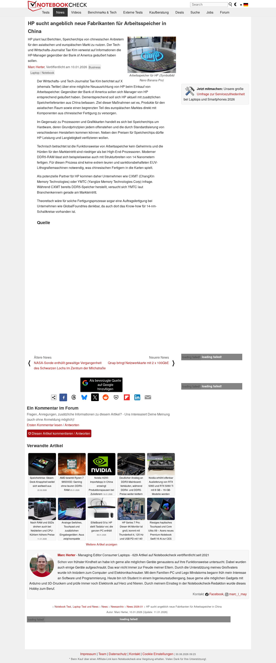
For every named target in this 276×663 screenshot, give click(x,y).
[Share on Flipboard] (127, 397)
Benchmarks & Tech (102, 12)
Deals (179, 12)
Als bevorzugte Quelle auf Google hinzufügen (105, 384)
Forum (224, 12)
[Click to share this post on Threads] (74, 397)
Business (94, 67)
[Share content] (54, 397)
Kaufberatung (159, 12)
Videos (76, 12)
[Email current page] (148, 397)
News (60, 12)
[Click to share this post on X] (95, 397)
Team (102, 653)
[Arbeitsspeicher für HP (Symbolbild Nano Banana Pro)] (151, 55)
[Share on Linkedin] (137, 397)
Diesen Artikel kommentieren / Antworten (60, 433)
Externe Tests (133, 12)
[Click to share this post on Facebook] (63, 397)
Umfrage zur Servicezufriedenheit (221, 94)
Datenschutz (118, 653)
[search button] (230, 4)
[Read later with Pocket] (116, 397)
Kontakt (134, 653)
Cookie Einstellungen (157, 653)
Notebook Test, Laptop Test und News (76, 606)
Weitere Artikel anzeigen (101, 544)
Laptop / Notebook (42, 72)
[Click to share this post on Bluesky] (84, 397)
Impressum (88, 653)
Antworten (72, 425)
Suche (195, 12)
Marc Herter (36, 67)
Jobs (209, 12)
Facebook (216, 594)
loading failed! (191, 357)
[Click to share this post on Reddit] (105, 397)
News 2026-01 (135, 606)
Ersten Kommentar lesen (44, 425)
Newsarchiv (117, 606)
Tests (46, 12)
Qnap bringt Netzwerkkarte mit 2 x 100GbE (138, 362)
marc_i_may (237, 594)
